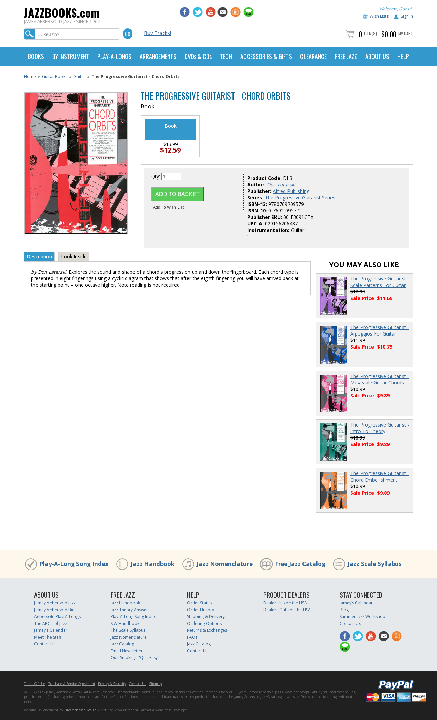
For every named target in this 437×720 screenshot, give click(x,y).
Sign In (407, 16)
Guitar (79, 76)
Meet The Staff (47, 637)
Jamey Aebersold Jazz (55, 603)
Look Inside (74, 256)
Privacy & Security (112, 683)
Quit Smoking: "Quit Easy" (135, 657)
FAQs (192, 637)
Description (39, 256)
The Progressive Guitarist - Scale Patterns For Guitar (379, 281)
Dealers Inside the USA (285, 603)
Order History (200, 610)
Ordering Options (204, 623)
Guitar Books (54, 76)
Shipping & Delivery (206, 616)
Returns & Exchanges (207, 630)
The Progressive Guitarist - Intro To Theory (379, 427)
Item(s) (370, 33)
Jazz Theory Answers (130, 610)
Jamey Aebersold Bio (54, 610)
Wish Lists (379, 16)
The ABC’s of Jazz (50, 623)
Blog (344, 610)
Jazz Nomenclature (225, 564)
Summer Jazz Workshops (363, 616)
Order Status (199, 603)
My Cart (405, 33)
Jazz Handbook (152, 564)
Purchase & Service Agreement (71, 683)
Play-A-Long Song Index (74, 564)
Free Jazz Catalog (300, 564)
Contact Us (44, 644)
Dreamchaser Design (80, 710)
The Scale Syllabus (128, 630)
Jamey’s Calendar (50, 630)
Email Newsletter (127, 651)
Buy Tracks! (157, 32)
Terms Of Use (34, 683)
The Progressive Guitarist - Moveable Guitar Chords (379, 379)
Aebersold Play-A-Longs (57, 616)
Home (30, 76)
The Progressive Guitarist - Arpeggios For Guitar (379, 330)
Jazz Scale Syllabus (374, 564)
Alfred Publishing (291, 191)
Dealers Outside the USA (287, 610)
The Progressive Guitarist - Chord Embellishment (379, 476)
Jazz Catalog (122, 644)
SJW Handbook (125, 623)
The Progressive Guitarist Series (300, 197)
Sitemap (155, 683)
